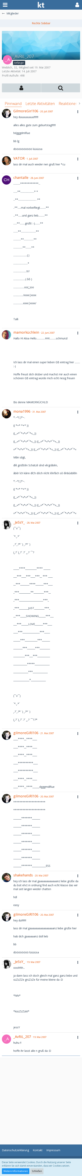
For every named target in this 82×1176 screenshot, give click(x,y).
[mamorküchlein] (6, 334)
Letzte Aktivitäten (40, 103)
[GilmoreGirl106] (6, 113)
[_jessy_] (6, 524)
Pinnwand (13, 103)
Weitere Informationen (15, 1171)
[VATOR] (6, 160)
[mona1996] (6, 413)
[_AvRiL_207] (6, 1039)
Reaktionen (68, 103)
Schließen (37, 1171)
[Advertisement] (41, 1099)
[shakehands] (6, 877)
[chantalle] (6, 180)
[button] (5, 5)
